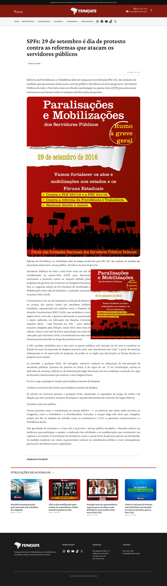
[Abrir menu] (151, 10)
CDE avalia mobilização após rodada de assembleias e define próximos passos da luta (63, 507)
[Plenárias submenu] (63, 21)
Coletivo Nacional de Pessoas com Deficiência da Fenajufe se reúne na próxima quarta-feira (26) (138, 508)
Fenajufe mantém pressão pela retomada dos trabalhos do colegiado (24, 507)
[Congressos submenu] (78, 21)
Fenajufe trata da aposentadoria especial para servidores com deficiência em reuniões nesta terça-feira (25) (102, 508)
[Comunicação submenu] (50, 21)
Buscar (20, 11)
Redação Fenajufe (34, 63)
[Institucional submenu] (34, 21)
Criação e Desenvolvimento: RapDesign (83, 576)
